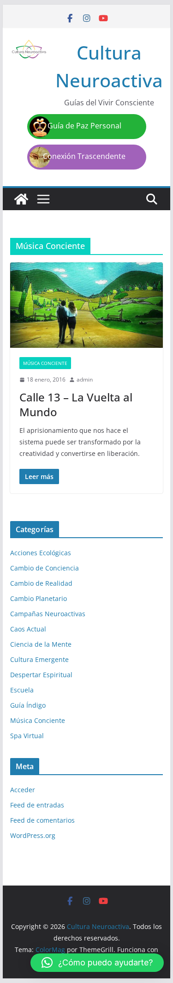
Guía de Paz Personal (84, 126)
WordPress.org (32, 835)
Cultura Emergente (39, 659)
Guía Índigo (28, 705)
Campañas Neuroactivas (47, 613)
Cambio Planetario (38, 598)
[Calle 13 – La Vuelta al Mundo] (86, 305)
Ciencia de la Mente (41, 644)
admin (85, 379)
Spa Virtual (27, 735)
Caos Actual (28, 629)
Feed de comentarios (42, 820)
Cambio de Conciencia (44, 568)
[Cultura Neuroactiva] (21, 199)
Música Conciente (45, 363)
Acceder (22, 789)
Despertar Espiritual (41, 674)
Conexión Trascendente (84, 156)
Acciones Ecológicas (40, 552)
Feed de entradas (37, 805)
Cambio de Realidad (41, 583)
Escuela (22, 690)
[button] (97, 962)
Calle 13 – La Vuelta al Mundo (75, 404)
